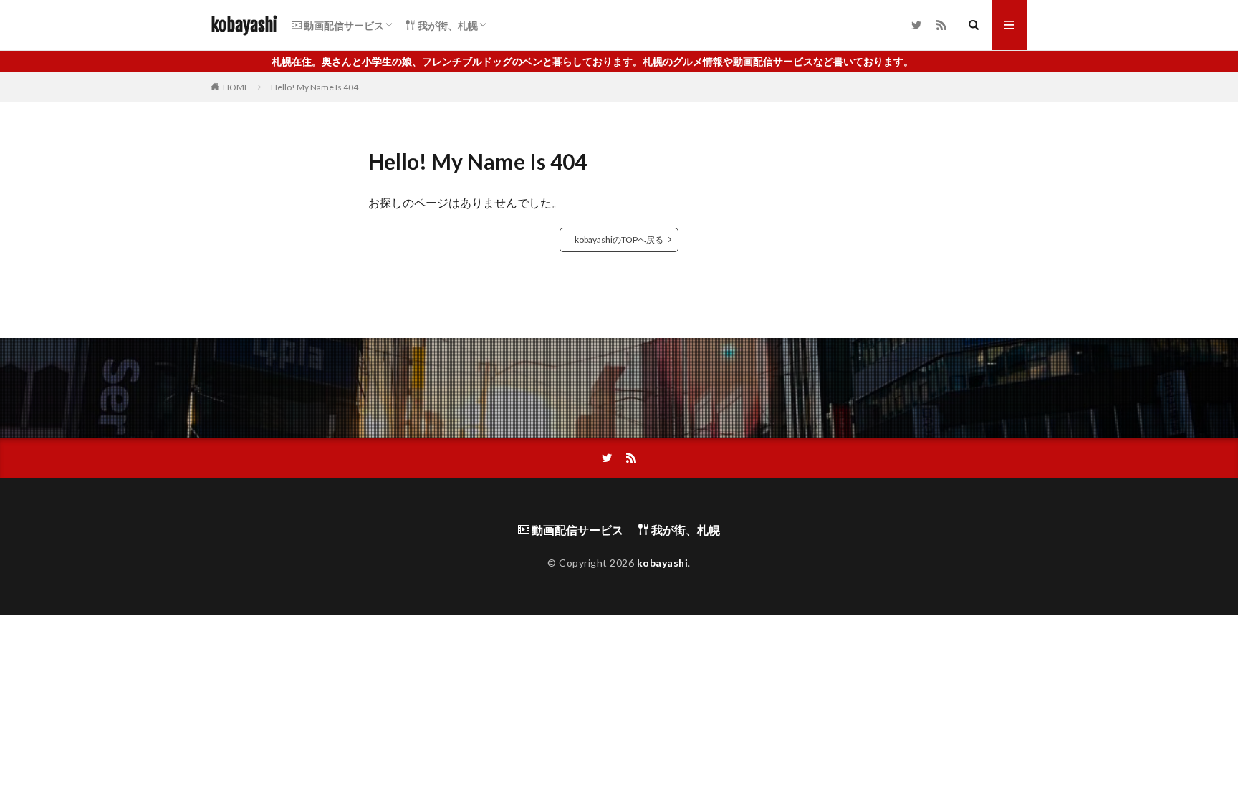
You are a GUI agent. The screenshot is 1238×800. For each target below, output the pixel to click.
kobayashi (244, 25)
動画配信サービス (343, 25)
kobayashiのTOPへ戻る (619, 239)
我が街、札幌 (447, 25)
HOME (236, 87)
